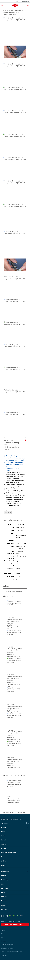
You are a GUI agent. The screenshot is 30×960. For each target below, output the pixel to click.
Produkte (11, 11)
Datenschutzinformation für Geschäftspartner (11, 951)
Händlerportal (4, 888)
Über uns (3, 875)
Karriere (3, 884)
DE (28, 823)
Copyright (3, 941)
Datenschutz (4, 934)
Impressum (3, 930)
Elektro (3, 831)
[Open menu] (4, 5)
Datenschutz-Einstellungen (7, 944)
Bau (2, 857)
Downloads (4, 909)
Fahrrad (3, 865)
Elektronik (3, 840)
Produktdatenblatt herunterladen (14, 591)
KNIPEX (6, 11)
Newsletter (4, 896)
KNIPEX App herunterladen (13, 924)
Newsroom (4, 901)
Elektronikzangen (18, 11)
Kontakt (6, 823)
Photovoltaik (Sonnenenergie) (8, 852)
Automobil (3, 844)
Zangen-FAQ (4, 905)
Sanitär (3, 836)
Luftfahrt (3, 861)
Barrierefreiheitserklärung (7, 948)
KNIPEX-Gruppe (5, 880)
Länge (6, 510)
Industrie (3, 848)
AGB (2, 937)
